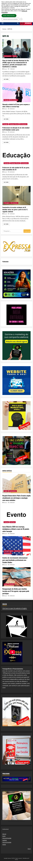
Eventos (6, 522)
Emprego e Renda (14, 124)
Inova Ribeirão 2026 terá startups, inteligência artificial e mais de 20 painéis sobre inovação (15, 528)
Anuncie (3, 835)
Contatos (4, 844)
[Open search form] (17, 23)
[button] (2, 23)
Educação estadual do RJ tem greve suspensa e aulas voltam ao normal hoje (16, 92)
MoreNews (25, 858)
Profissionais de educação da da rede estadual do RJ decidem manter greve (15, 129)
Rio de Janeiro (7, 56)
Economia (11, 584)
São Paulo (12, 522)
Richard (5, 69)
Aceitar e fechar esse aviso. (9, 15)
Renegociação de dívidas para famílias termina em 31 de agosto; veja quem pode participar (15, 591)
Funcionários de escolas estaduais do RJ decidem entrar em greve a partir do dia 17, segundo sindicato (16, 195)
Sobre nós (4, 833)
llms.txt (29, 848)
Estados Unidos (18, 551)
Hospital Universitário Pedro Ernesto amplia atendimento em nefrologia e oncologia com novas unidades (16, 497)
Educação (6, 100)
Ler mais (7, 79)
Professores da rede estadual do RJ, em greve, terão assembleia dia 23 (16, 155)
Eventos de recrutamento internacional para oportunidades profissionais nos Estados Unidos (14, 560)
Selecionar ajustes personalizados (10, 19)
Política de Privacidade (6, 838)
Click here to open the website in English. (14, 608)
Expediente (4, 840)
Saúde (14, 56)
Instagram (28, 23)
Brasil (5, 584)
